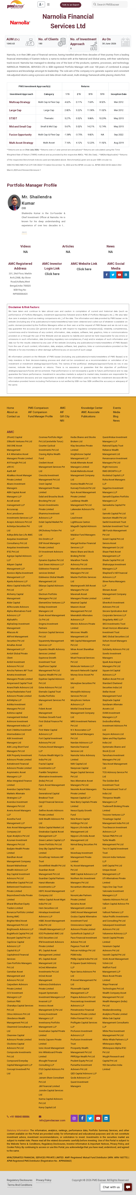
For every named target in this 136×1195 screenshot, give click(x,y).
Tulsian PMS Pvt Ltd (112, 836)
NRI (62, 420)
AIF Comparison (37, 412)
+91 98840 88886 (19, 1116)
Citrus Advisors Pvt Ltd (18, 1014)
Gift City (64, 416)
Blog (115, 416)
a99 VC (10, 467)
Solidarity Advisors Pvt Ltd (116, 649)
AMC (63, 408)
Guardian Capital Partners (51, 878)
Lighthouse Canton (80, 522)
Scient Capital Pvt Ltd (113, 539)
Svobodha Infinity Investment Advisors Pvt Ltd (115, 725)
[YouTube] (119, 274)
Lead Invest (76, 517)
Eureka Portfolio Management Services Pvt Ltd (52, 700)
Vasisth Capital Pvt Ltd (114, 954)
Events (117, 408)
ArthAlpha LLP (14, 700)
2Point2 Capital (14, 437)
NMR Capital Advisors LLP (84, 874)
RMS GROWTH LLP (112, 471)
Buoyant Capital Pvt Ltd (18, 937)
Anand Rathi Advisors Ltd (20, 687)
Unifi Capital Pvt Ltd (112, 865)
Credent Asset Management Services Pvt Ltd (52, 466)
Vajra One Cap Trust (113, 887)
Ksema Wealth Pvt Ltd (82, 484)
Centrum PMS (13, 1001)
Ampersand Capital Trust (19, 683)
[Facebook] (106, 274)
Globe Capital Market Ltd (51, 827)
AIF (62, 412)
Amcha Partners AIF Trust (20, 670)
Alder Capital (13, 602)
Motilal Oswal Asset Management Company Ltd (82, 712)
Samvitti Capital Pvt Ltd (114, 513)
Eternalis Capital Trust (50, 691)
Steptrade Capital (111, 700)
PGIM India (76, 954)
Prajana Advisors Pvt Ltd (83, 997)
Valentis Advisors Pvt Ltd (115, 899)
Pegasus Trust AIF (80, 946)
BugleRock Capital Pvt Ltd (20, 933)
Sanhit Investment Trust (114, 522)
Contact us (13, 416)
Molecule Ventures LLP (82, 666)
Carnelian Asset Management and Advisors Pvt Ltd (16, 975)
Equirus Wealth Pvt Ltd (50, 674)
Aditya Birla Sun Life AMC (20, 534)
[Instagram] (74, 1118)
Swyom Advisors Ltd (113, 734)
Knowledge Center (92, 408)
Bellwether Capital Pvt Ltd (20, 882)
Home (10, 408)
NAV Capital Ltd (79, 763)
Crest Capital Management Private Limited (49, 488)
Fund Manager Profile (40, 416)
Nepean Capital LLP (80, 797)
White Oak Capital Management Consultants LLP (116, 1022)
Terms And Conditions (19, 1185)
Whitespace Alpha (112, 1043)
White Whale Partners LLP (115, 1039)
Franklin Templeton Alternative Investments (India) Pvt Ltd (51, 776)
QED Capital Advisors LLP (84, 1073)
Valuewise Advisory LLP (115, 933)
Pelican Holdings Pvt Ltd (83, 950)
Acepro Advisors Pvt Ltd (19, 522)
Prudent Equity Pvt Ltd (82, 1060)
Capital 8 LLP (13, 950)
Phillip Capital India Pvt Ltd (84, 959)
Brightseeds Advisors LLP (20, 929)
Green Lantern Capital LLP (52, 840)
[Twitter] (113, 274)
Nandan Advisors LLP (82, 742)
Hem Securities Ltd (48, 908)
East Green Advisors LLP (51, 564)
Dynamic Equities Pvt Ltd (51, 560)
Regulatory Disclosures (19, 1180)
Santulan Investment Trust (116, 526)
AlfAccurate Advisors (18, 607)
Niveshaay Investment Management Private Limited (82, 857)
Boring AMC (13, 916)
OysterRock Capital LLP (82, 933)
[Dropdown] (41, 4)
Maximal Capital (79, 602)
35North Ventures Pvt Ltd (19, 441)
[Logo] (16, 4)
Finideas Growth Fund (50, 717)
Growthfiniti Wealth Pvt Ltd (52, 865)
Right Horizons (110, 467)
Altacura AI (12, 632)
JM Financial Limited (49, 1086)
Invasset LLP (45, 1001)
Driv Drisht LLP (46, 539)
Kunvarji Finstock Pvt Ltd (83, 488)
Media (116, 412)
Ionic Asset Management (51, 1048)
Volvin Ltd (108, 963)
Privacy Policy (43, 1180)
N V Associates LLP (81, 730)
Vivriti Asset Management (116, 959)
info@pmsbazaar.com (52, 1120)
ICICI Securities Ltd (48, 937)
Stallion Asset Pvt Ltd (113, 679)
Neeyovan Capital (79, 768)
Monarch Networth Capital (84, 670)
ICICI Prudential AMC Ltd (51, 933)
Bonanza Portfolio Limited (20, 912)
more (24, 232)
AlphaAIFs (12, 619)
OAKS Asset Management (84, 912)
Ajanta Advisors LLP (17, 581)
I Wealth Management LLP (52, 929)
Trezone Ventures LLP (114, 814)
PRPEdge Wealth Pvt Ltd (83, 1056)
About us (12, 412)
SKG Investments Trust (114, 624)
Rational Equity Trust (113, 445)
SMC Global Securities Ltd (116, 636)
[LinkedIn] (126, 274)
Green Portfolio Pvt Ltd (50, 844)
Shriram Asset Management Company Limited (114, 594)
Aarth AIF (11, 471)
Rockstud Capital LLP (113, 475)
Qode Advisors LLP (80, 1077)
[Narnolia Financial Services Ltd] (20, 22)
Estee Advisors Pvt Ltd (50, 687)
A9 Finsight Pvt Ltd (16, 462)
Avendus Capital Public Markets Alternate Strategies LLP (18, 793)
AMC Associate (90, 412)
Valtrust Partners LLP (113, 912)
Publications (88, 416)
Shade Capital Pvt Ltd (113, 560)
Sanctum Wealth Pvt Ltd (114, 517)
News (116, 420)
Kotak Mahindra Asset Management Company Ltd (82, 475)
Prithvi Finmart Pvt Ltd (81, 1018)
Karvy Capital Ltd (47, 1107)
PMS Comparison (38, 408)
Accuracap (12, 509)
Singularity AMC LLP (113, 619)
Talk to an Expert (70, 5)
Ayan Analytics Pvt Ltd (18, 836)
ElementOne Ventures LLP (52, 602)
